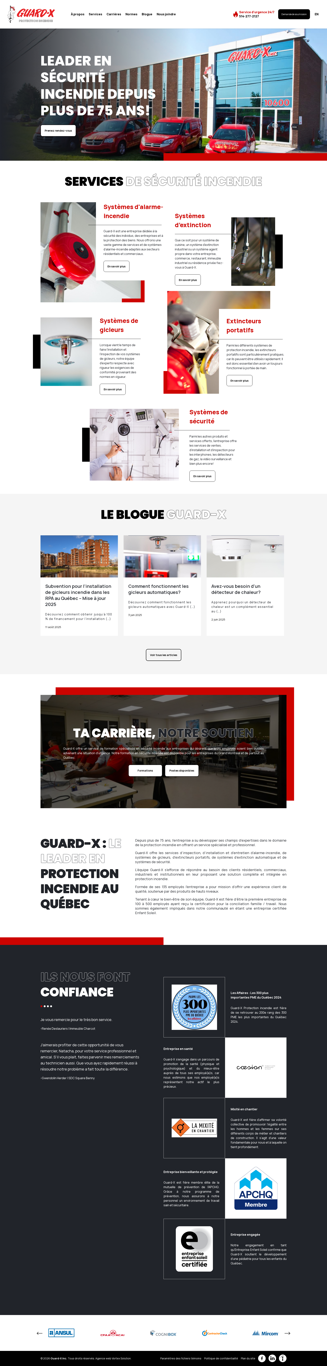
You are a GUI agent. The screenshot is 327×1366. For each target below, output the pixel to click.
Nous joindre (166, 14)
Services (95, 14)
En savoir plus (116, 266)
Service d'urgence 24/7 (256, 14)
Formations (145, 770)
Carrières (114, 14)
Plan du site (248, 1358)
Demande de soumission (294, 14)
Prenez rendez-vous (58, 130)
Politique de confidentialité (221, 1358)
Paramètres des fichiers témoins (180, 1358)
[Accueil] (31, 14)
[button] (41, 1006)
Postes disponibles (181, 770)
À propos (77, 14)
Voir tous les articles (163, 655)
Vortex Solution (121, 1358)
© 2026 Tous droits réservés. (67, 1358)
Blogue (147, 14)
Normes (131, 14)
